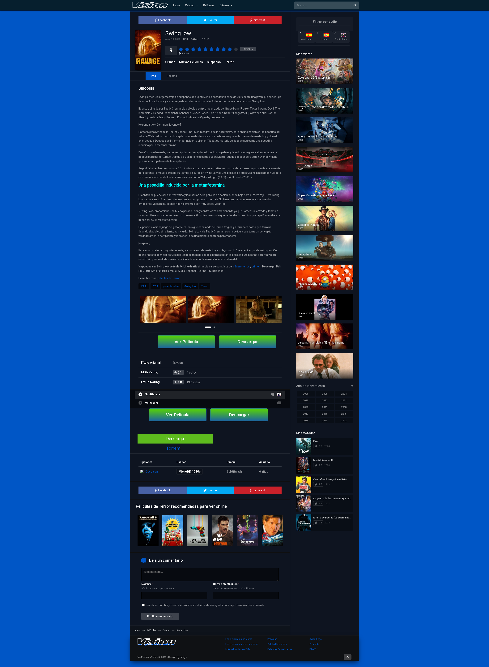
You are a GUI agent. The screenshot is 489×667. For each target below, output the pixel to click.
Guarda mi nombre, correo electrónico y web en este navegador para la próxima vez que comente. (205, 605)
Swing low (190, 286)
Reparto (172, 75)
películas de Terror (168, 278)
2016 (324, 413)
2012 (344, 420)
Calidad (189, 5)
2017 (305, 413)
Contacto (314, 644)
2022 (324, 400)
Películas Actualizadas (279, 649)
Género (224, 5)
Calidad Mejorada (277, 644)
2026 (305, 393)
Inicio (176, 5)
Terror (229, 62)
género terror (241, 266)
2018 (344, 407)
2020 (305, 407)
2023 (305, 400)
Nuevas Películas (191, 62)
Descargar (247, 341)
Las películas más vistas (238, 639)
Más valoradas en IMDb (238, 649)
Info (153, 75)
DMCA (312, 649)
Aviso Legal (315, 639)
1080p (143, 286)
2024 (344, 393)
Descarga (175, 438)
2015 (344, 413)
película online (171, 286)
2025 (324, 393)
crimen (256, 266)
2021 (344, 400)
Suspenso (214, 62)
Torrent (173, 448)
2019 (155, 286)
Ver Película (186, 341)
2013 (324, 420)
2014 (305, 420)
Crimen (170, 62)
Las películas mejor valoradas (241, 644)
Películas (208, 5)
